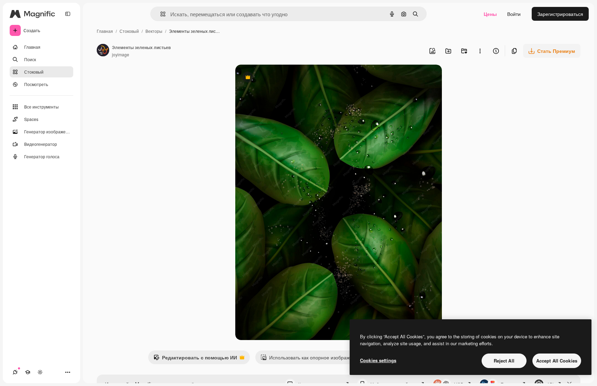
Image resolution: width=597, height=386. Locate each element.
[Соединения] (15, 372)
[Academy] (27, 372)
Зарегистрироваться (560, 13)
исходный (281, 78)
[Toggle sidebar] (67, 13)
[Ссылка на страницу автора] (103, 51)
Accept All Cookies (556, 360)
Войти (514, 13)
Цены (490, 13)
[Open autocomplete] (160, 14)
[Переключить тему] (40, 372)
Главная (105, 31)
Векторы (153, 31)
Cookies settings (378, 360)
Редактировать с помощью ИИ (195, 359)
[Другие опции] (480, 51)
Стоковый (129, 31)
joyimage (120, 54)
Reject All (504, 360)
